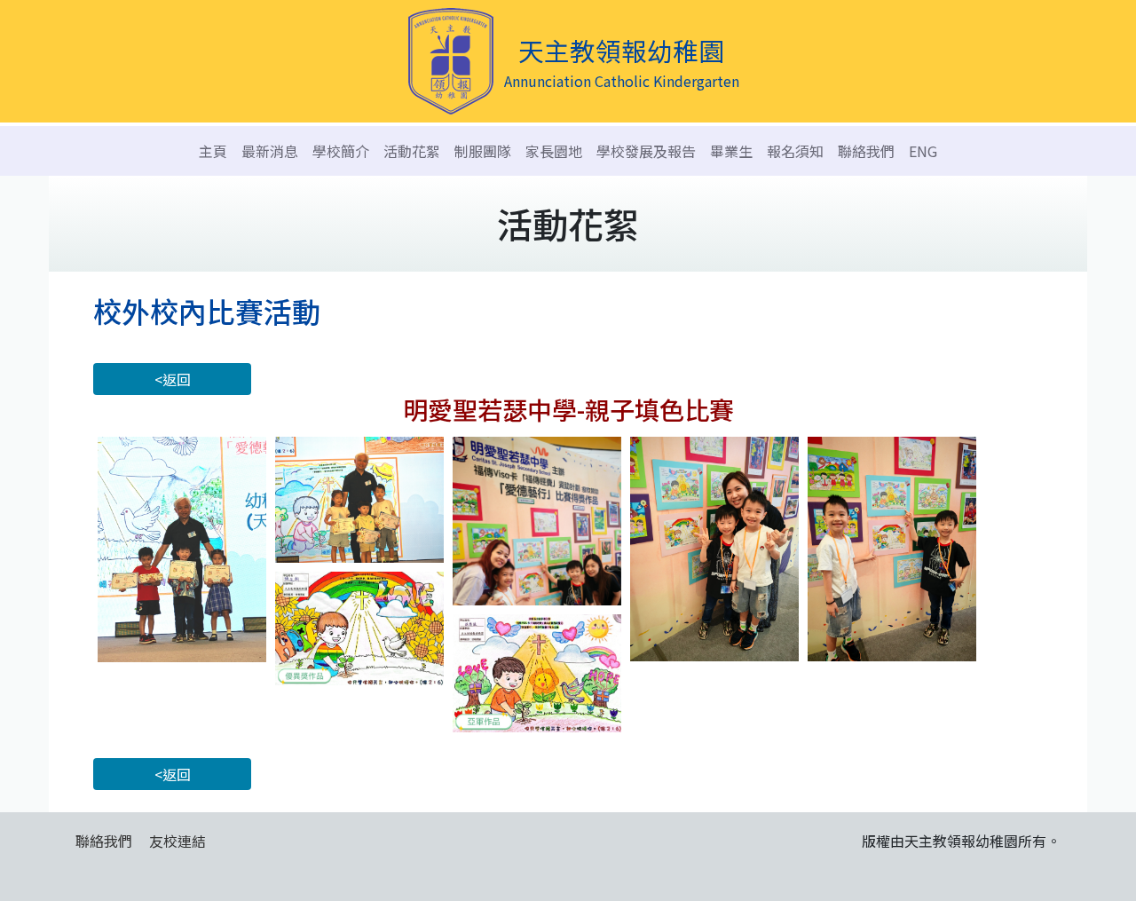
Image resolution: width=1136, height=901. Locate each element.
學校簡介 (340, 151)
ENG (923, 151)
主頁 (213, 151)
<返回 (172, 379)
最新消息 (269, 151)
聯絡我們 (866, 151)
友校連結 (177, 840)
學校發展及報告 (646, 151)
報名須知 (795, 151)
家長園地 (553, 151)
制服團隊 (482, 151)
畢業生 (731, 151)
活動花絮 (411, 151)
